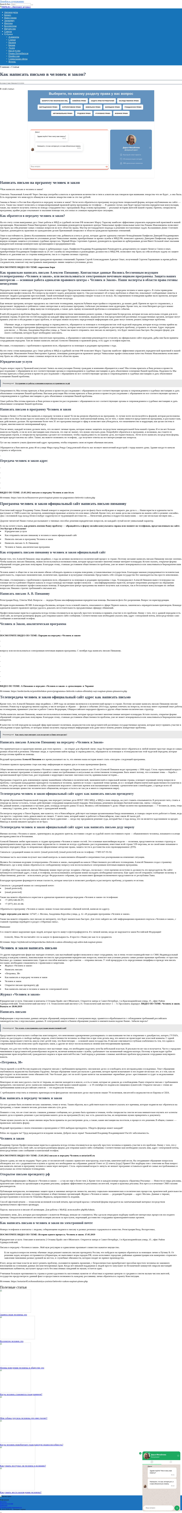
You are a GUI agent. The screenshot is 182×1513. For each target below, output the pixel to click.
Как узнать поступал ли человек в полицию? (23, 1465)
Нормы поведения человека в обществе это (22, 1367)
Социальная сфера (17, 58)
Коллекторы (10, 26)
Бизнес (7, 15)
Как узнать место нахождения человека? (20, 1492)
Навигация (3, 1505)
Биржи (11, 45)
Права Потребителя (18, 53)
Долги (11, 47)
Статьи (12, 39)
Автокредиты (11, 12)
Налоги (12, 42)
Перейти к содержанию (12, 1)
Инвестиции (10, 17)
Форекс (12, 61)
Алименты (13, 37)
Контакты (3, 1502)
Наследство (14, 50)
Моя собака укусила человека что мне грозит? (23, 1418)
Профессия (14, 56)
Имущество (10, 28)
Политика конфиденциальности (11, 1507)
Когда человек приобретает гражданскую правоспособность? (31, 1444)
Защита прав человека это (13, 1314)
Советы (8, 31)
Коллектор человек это (11, 1341)
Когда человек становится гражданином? (21, 1394)
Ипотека (8, 23)
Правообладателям (6, 1503)
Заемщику (9, 20)
